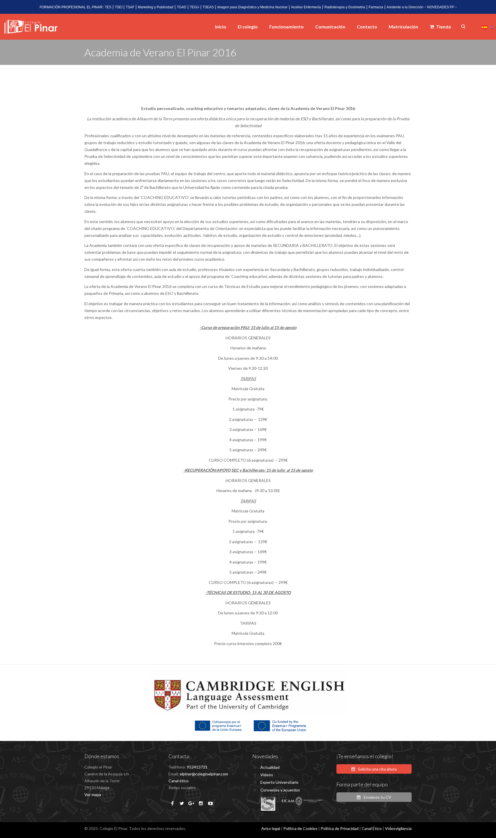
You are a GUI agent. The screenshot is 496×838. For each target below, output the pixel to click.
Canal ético (178, 780)
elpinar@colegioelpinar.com (204, 773)
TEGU (194, 7)
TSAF (130, 7)
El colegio (248, 26)
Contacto (367, 26)
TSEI (118, 7)
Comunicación (330, 26)
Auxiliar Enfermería (306, 7)
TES (108, 7)
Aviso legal (270, 828)
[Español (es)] (484, 26)
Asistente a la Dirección (405, 7)
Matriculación (403, 26)
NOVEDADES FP (440, 7)
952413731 (197, 767)
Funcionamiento (286, 26)
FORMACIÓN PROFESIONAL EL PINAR (71, 7)
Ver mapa (92, 794)
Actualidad (270, 767)
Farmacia (376, 7)
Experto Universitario (279, 782)
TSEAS (208, 7)
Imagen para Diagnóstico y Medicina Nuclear (252, 7)
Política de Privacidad (340, 828)
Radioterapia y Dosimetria (344, 7)
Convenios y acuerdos (280, 789)
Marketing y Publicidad (155, 7)
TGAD (181, 7)
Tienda (443, 26)
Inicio (220, 26)
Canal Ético (372, 828)
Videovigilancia (398, 828)
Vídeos (266, 774)
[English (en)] (492, 26)
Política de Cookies (300, 828)
